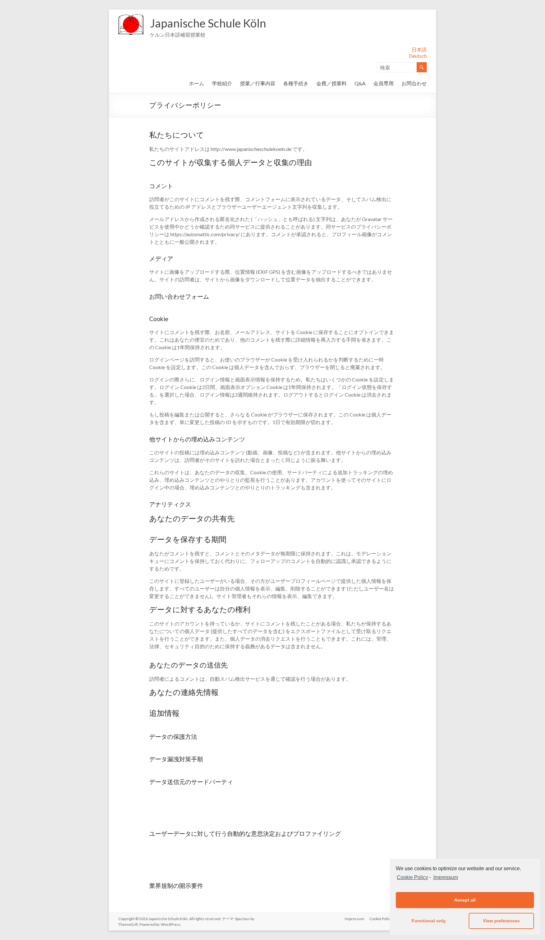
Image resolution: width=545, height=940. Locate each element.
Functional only (429, 920)
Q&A (360, 83)
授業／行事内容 (257, 83)
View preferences (501, 920)
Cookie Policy (412, 877)
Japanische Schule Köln (208, 23)
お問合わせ (414, 83)
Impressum (445, 877)
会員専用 (383, 83)
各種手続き (295, 83)
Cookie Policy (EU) (384, 918)
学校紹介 (222, 83)
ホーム (196, 83)
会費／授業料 (331, 83)
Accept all (465, 899)
